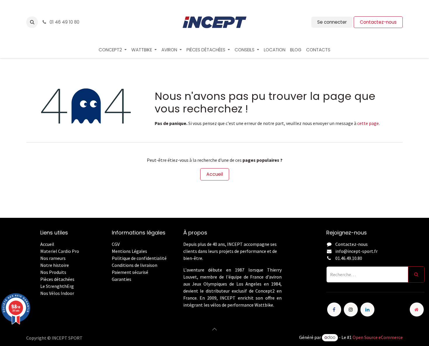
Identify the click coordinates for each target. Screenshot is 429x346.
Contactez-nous (378, 22)
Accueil (214, 174)
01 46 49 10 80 (63, 22)
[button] (32, 22)
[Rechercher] (416, 274)
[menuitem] (112, 50)
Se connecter (332, 22)
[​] (112, 286)
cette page (368, 123)
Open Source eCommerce (378, 337)
